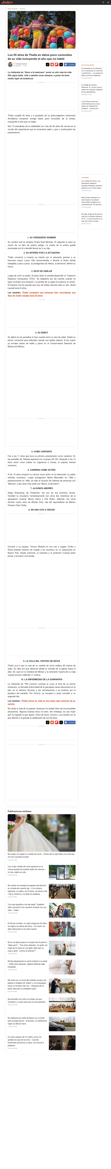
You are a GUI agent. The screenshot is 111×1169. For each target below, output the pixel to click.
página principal (13, 8)
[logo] (7, 2)
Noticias (22, 8)
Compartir (72, 64)
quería (17, 665)
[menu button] (108, 2)
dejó (38, 284)
